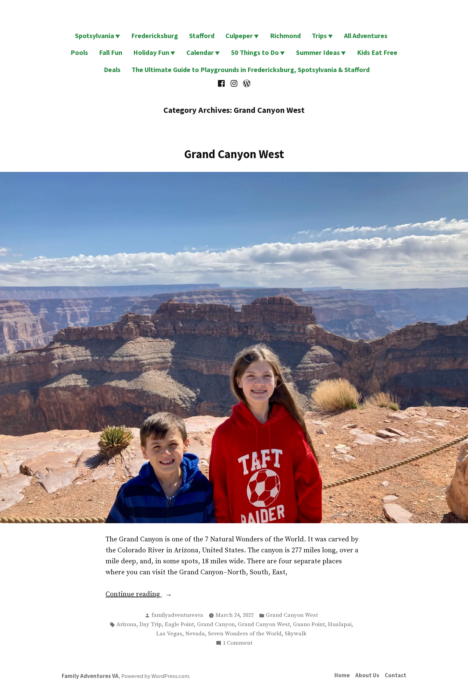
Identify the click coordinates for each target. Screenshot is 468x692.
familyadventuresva (177, 615)
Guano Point (309, 624)
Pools (79, 52)
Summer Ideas (318, 52)
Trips (319, 35)
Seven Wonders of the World (245, 633)
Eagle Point (179, 624)
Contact (395, 675)
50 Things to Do (255, 52)
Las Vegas (169, 633)
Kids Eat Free (377, 52)
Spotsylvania (94, 35)
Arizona (126, 624)
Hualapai (340, 624)
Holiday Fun (151, 52)
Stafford (201, 35)
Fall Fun (110, 52)
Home (342, 675)
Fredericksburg (154, 35)
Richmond (285, 35)
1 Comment (238, 643)
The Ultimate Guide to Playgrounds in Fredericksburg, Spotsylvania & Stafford (251, 69)
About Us (367, 675)
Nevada (195, 633)
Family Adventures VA (90, 676)
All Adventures (365, 35)
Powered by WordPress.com (155, 676)
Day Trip (150, 624)
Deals (112, 69)
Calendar (200, 52)
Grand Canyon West (234, 153)
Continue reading (145, 595)
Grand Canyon (216, 624)
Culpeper (239, 35)
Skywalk (295, 633)
